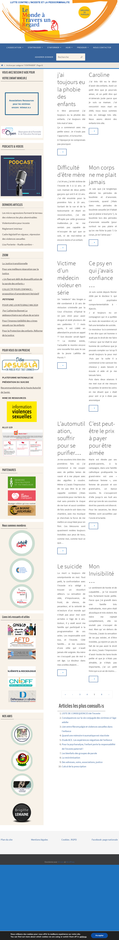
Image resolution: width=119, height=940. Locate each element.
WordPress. (70, 862)
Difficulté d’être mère (71, 171)
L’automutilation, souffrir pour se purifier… (71, 438)
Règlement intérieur (12, 228)
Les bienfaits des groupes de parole (79, 753)
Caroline (99, 74)
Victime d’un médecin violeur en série (69, 277)
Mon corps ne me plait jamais (102, 175)
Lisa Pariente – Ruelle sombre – (17, 244)
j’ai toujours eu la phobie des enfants (71, 89)
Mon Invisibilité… (101, 573)
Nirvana (61, 862)
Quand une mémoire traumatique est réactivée (85, 735)
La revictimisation (71, 757)
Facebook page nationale (105, 839)
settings (83, 937)
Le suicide (69, 566)
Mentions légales (39, 839)
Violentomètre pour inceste (16, 223)
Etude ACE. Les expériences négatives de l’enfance (87, 740)
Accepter (99, 935)
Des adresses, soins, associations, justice (82, 762)
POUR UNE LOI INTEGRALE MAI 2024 (20, 305)
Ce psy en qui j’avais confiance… (101, 274)
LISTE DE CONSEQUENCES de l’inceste (81, 713)
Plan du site (6, 839)
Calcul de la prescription (74, 766)
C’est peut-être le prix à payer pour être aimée (102, 438)
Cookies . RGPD (69, 839)
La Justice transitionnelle (15, 263)
